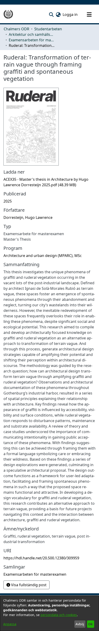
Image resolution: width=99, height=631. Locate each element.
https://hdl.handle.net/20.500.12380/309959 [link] (41, 558)
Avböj (80, 624)
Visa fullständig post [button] (28, 584)
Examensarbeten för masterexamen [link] (32, 39)
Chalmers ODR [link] (16, 28)
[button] (51, 14)
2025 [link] (7, 201)
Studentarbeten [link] (48, 28)
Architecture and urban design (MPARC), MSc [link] (42, 255)
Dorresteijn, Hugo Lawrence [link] (27, 217)
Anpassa (9, 624)
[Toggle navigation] (89, 14)
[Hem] (8, 14)
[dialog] (49, 613)
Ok (90, 624)
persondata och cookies (59, 615)
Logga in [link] (70, 14)
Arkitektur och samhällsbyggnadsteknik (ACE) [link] (32, 34)
